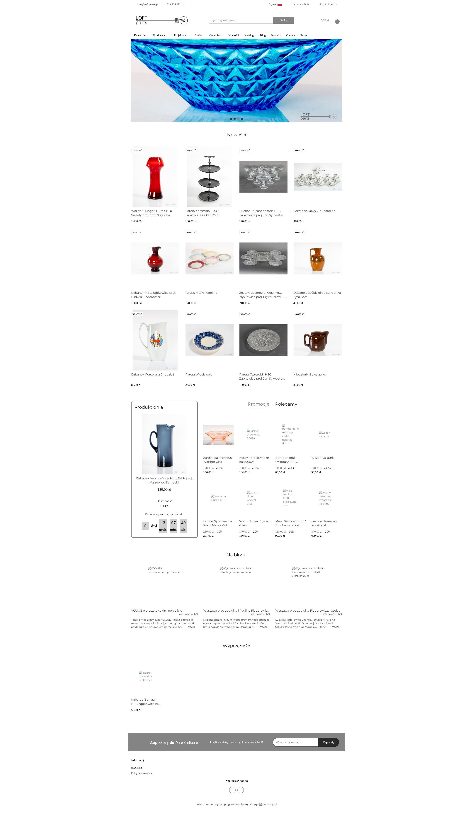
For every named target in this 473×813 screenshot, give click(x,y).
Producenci (160, 35)
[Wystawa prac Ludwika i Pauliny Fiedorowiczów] (236, 587)
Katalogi (249, 35)
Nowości (233, 35)
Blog (263, 35)
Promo (304, 35)
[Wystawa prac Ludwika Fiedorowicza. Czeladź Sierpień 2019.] (308, 587)
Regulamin (136, 767)
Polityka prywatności (142, 773)
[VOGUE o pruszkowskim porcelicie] (164, 587)
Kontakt (276, 35)
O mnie (290, 35)
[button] (138, 760)
